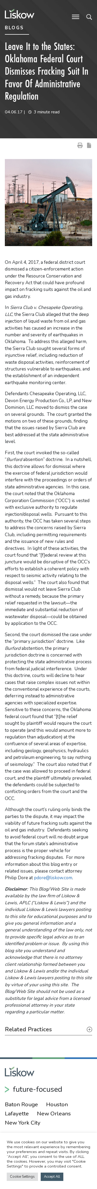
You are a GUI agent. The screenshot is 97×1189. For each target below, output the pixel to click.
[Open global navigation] (75, 16)
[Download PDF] (89, 145)
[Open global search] (89, 16)
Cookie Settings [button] (22, 1176)
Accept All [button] (52, 1176)
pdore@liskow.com (53, 878)
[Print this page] (80, 145)
